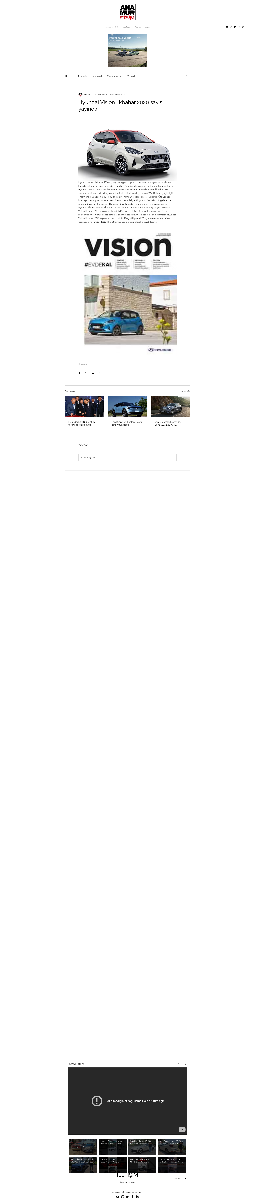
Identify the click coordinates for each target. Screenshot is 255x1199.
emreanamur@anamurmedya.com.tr (127, 1192)
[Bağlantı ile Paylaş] (99, 373)
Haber (68, 76)
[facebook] (239, 26)
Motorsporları (114, 76)
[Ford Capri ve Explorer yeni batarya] (127, 406)
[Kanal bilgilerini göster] (184, 1063)
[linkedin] (243, 26)
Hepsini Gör (185, 391)
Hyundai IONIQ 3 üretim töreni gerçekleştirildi (81, 423)
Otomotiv (82, 76)
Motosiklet (132, 76)
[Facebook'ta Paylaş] (79, 373)
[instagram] (231, 26)
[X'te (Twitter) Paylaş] (86, 373)
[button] (186, 76)
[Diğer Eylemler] (175, 94)
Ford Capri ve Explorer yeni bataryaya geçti (127, 423)
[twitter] (235, 26)
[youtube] (227, 26)
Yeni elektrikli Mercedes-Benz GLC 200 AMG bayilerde (169, 423)
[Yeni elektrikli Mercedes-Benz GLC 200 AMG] (170, 406)
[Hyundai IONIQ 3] (84, 406)
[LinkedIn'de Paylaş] (92, 373)
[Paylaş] (178, 1063)
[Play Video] (113, 1147)
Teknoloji (97, 76)
